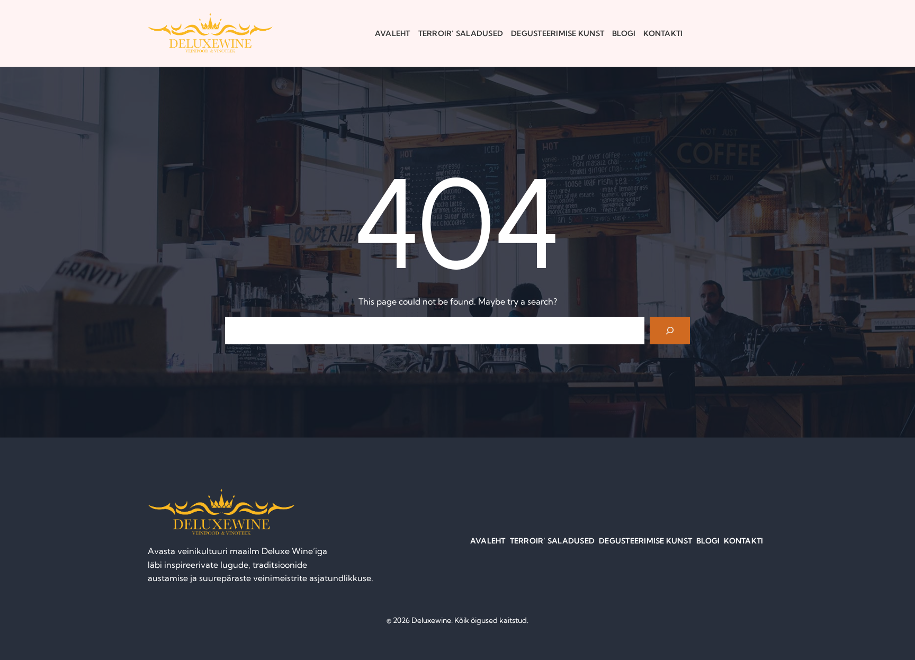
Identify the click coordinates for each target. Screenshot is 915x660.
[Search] (670, 330)
